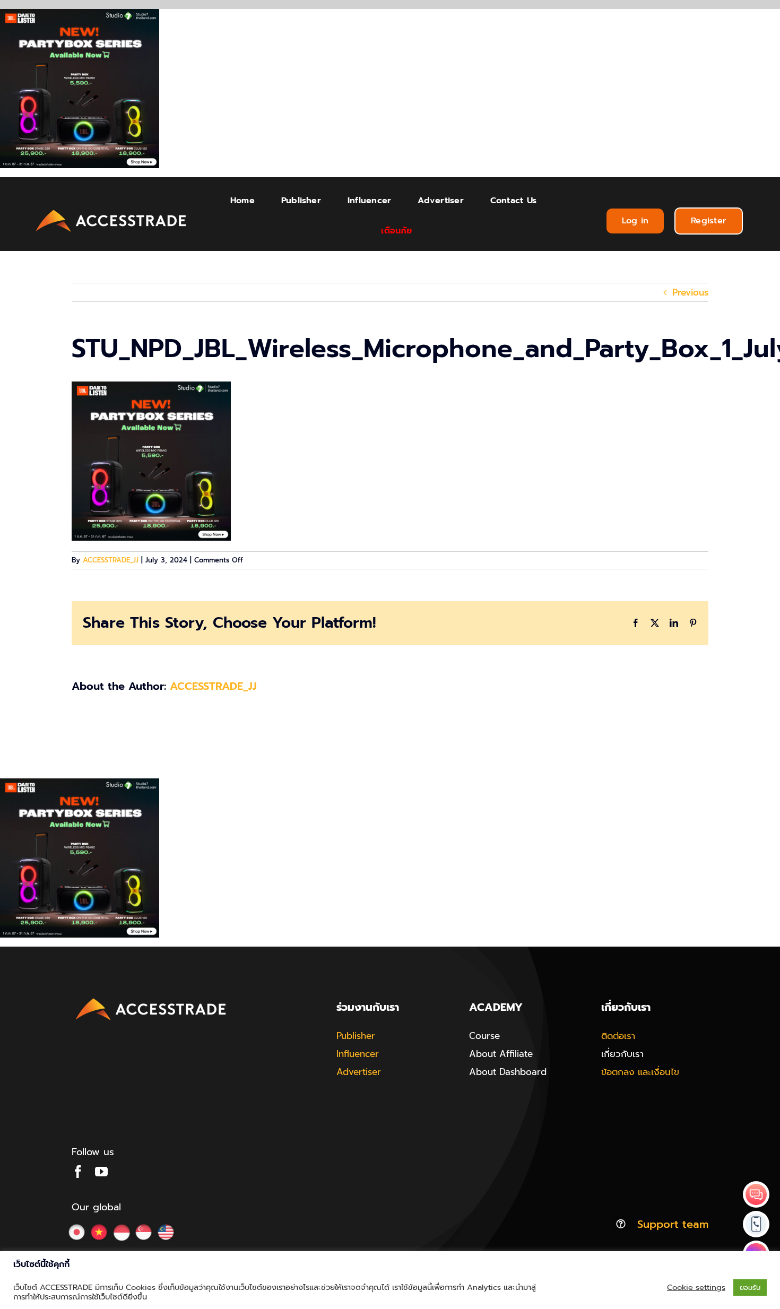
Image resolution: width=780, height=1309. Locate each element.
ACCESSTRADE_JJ (110, 560)
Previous (690, 292)
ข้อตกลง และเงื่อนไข (640, 1072)
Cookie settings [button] (696, 1287)
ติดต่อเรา (618, 1036)
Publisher (355, 1036)
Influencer (357, 1054)
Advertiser (358, 1072)
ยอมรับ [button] (750, 1287)
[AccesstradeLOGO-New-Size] (111, 210)
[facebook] (78, 1171)
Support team (672, 1224)
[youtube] (101, 1171)
